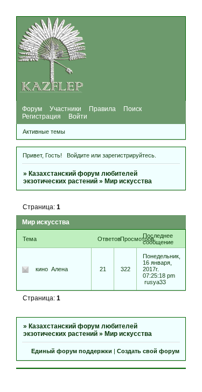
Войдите (78, 155)
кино (42, 269)
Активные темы (44, 131)
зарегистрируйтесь (128, 155)
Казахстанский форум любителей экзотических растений (80, 177)
